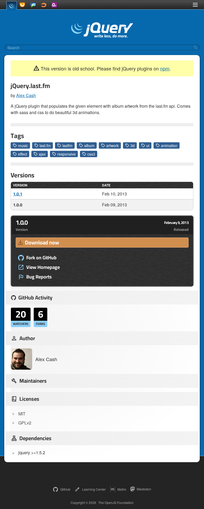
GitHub (65, 489)
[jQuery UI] (22, 4)
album (89, 145)
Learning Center (94, 489)
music (23, 145)
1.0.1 (17, 194)
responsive (66, 154)
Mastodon (144, 489)
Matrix (121, 489)
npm (164, 68)
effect (22, 154)
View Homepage (43, 267)
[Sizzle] (43, 4)
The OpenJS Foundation (116, 502)
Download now (42, 242)
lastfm (67, 145)
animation (169, 145)
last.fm (45, 145)
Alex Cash (26, 95)
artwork (112, 145)
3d (132, 145)
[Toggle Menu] (195, 5)
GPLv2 (24, 423)
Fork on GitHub (41, 257)
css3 (91, 154)
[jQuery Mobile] (33, 4)
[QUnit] (54, 4)
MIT (22, 414)
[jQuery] (11, 5)
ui (147, 145)
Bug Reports (39, 277)
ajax (42, 154)
